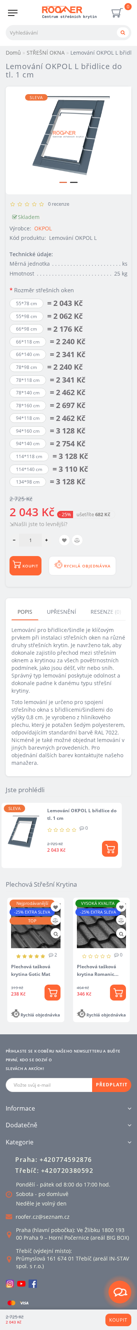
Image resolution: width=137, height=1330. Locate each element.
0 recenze (57, 203)
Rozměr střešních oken (44, 290)
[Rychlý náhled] (56, 934)
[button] (63, 182)
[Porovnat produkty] (55, 920)
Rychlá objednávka (86, 566)
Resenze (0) (106, 611)
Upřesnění (61, 611)
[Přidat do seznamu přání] (55, 907)
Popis (25, 611)
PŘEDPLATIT (111, 1084)
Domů (13, 52)
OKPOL (43, 228)
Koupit (118, 1320)
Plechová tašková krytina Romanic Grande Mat (96, 974)
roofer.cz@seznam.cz (43, 1216)
